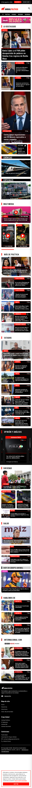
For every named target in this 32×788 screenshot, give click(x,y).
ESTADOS (14, 14)
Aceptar (16, 784)
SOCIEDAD (20, 14)
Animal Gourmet (6, 726)
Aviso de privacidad (7, 711)
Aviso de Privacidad (21, 780)
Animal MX (4, 724)
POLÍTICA (7, 14)
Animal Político (5, 720)
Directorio (4, 709)
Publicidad (4, 735)
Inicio (3, 704)
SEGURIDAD (27, 14)
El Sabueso (4, 722)
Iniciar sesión (26, 2)
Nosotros (4, 707)
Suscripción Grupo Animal (8, 737)
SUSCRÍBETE (17, 2)
